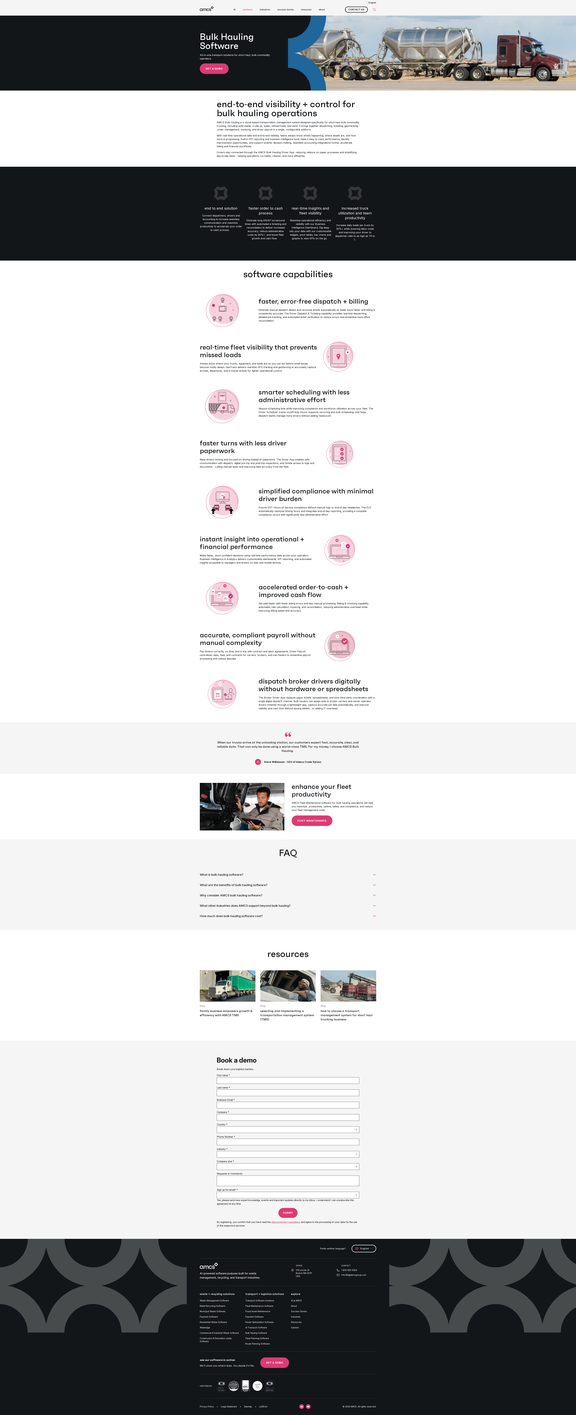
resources (306, 9)
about (322, 9)
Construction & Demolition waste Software (216, 1340)
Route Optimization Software (259, 1322)
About (294, 1306)
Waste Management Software (214, 1300)
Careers (295, 1327)
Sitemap (248, 1406)
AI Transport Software (256, 1327)
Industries (295, 1316)
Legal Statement (229, 1406)
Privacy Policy (207, 1406)
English (372, 2)
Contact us (356, 9)
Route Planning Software (257, 1343)
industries (265, 9)
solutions (247, 9)
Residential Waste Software (213, 1322)
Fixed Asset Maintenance (257, 1311)
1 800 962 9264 (349, 1270)
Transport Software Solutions (259, 1300)
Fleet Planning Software (257, 1338)
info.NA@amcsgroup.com (353, 1275)
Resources (296, 1322)
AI (235, 9)
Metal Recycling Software (212, 1306)
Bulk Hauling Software (256, 1333)
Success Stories (299, 1311)
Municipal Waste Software (212, 1311)
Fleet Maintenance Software (259, 1306)
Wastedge (205, 1327)
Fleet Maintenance (312, 820)
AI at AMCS (296, 1300)
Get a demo (214, 68)
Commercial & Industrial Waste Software (219, 1333)
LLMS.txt (263, 1406)
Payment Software (209, 1316)
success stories (285, 9)
